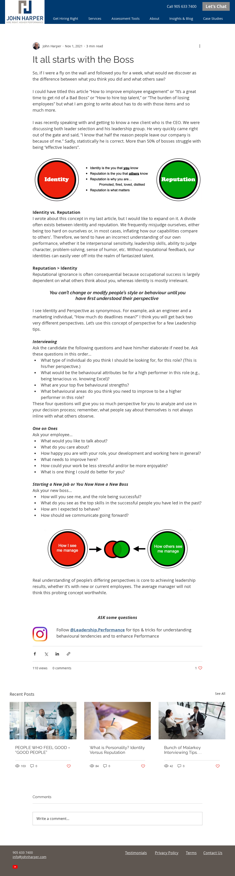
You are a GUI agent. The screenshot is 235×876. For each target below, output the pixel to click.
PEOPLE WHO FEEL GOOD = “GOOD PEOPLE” (42, 750)
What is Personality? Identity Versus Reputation (117, 750)
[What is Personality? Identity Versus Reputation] (117, 721)
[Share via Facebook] (35, 654)
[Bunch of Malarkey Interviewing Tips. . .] (192, 720)
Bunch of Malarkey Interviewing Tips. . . (182, 750)
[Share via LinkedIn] (57, 654)
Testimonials (136, 852)
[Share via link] (68, 654)
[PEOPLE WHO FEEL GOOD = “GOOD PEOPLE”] (43, 720)
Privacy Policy (166, 852)
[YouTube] (15, 866)
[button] (95, 18)
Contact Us (212, 852)
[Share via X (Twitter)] (46, 654)
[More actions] (199, 46)
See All (220, 693)
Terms (191, 852)
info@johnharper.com (29, 857)
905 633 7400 (185, 6)
